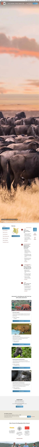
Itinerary (16, 219)
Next (29, 416)
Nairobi (25, 229)
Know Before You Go (5, 242)
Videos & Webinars (5, 240)
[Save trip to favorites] (22, 221)
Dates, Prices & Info (5, 238)
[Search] (27, 3)
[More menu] (23, 3)
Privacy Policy (33, 416)
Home (2, 219)
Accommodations (5, 230)
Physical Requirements (6, 236)
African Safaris (5, 219)
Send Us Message (19, 406)
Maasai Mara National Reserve (27, 265)
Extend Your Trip (5, 232)
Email (20, 414)
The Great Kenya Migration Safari (11, 219)
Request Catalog (35, 3)
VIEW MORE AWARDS (19, 438)
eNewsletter (30, 3)
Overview (4, 226)
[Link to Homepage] (3, 3)
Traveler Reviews (5, 234)
